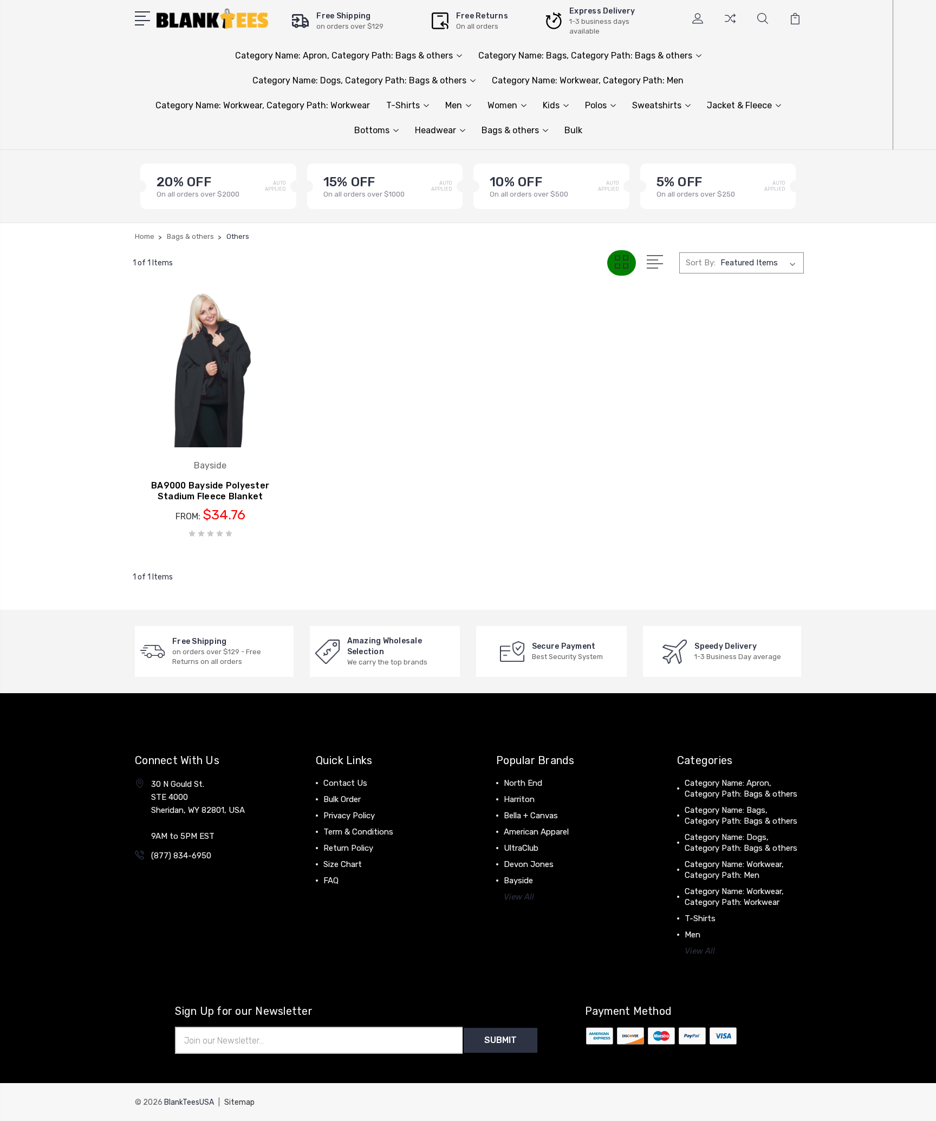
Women (502, 105)
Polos (596, 105)
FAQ (331, 880)
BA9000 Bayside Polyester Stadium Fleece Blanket (210, 490)
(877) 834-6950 (181, 856)
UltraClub (521, 848)
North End (523, 783)
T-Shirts (403, 105)
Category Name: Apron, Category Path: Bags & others (344, 55)
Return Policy (348, 848)
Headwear (435, 130)
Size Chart (342, 864)
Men (453, 105)
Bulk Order (342, 799)
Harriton (519, 799)
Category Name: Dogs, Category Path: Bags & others (359, 80)
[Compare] (730, 24)
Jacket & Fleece (739, 105)
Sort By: (701, 263)
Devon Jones (529, 864)
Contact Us (345, 783)
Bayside (518, 880)
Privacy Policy (349, 815)
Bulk (573, 130)
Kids (551, 105)
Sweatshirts (656, 105)
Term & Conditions (358, 832)
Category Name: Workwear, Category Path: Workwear (262, 105)
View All (519, 897)
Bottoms (371, 130)
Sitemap (239, 1102)
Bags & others (510, 130)
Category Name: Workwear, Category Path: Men (588, 80)
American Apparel (536, 832)
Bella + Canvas (531, 815)
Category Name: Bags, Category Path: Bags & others (585, 55)
